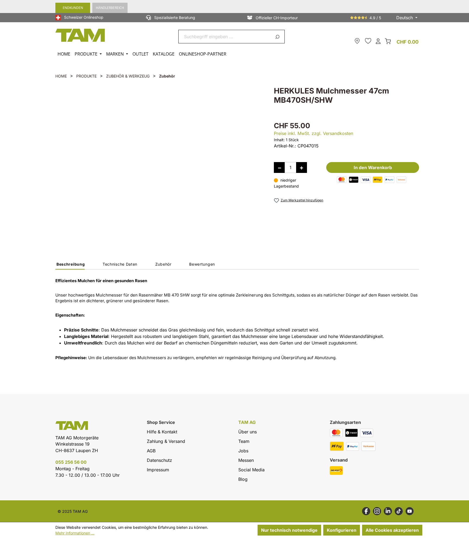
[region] (159, 161)
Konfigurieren (341, 530)
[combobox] (225, 36)
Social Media (251, 469)
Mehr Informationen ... (74, 533)
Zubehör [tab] (163, 264)
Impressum (158, 469)
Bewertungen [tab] (202, 264)
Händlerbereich (110, 7)
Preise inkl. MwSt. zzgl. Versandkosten (313, 133)
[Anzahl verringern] (279, 167)
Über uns (247, 431)
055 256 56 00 (71, 462)
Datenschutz (159, 460)
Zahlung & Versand (166, 441)
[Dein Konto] (378, 40)
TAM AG (247, 422)
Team (243, 441)
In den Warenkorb (373, 167)
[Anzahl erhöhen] (301, 167)
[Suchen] (278, 36)
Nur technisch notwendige (289, 530)
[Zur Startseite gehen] (80, 35)
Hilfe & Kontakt (162, 431)
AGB (151, 450)
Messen (246, 460)
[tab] (70, 266)
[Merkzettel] (368, 40)
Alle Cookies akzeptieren (392, 530)
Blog (243, 479)
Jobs (243, 450)
